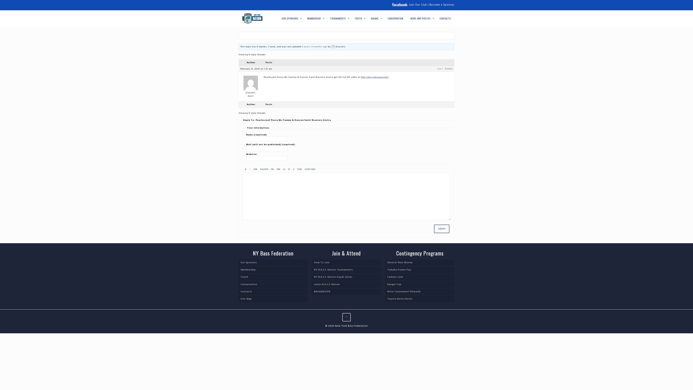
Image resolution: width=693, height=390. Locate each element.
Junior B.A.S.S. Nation (327, 284)
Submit (441, 229)
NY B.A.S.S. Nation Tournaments (333, 270)
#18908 (449, 69)
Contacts (246, 292)
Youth (244, 277)
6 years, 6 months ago (314, 47)
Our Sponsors (249, 263)
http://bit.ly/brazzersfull (375, 77)
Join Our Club (418, 5)
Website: (251, 154)
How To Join (322, 263)
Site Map (246, 299)
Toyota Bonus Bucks (399, 299)
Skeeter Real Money (400, 263)
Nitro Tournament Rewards (404, 292)
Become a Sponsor (442, 5)
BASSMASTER (322, 292)
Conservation (249, 284)
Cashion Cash (395, 277)
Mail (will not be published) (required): (270, 144)
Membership (248, 270)
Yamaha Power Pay (399, 270)
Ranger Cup (394, 284)
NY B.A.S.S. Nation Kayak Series (333, 277)
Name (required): (256, 134)
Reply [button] (440, 69)
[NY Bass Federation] (252, 18)
